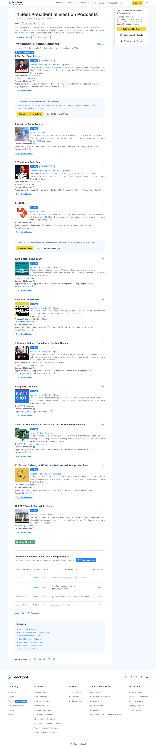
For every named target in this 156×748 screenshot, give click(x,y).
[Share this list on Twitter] (26, 23)
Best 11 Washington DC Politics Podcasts (34, 632)
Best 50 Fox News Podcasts (29, 629)
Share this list (21, 659)
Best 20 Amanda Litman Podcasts (31, 649)
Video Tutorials (135, 692)
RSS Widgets (95, 701)
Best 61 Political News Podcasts (31, 642)
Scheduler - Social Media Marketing (105, 715)
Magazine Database (43, 706)
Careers (17, 701)
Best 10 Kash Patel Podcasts (30, 636)
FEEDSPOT (60, 3)
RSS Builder (95, 710)
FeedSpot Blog (135, 710)
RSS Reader (74, 697)
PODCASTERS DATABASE (79, 3)
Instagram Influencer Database (47, 723)
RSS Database (40, 692)
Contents (49, 19)
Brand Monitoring (97, 692)
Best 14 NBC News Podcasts (30, 639)
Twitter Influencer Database (46, 728)
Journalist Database (43, 710)
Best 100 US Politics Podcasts (30, 645)
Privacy (11, 710)
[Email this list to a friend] (39, 23)
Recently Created (136, 706)
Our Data (12, 697)
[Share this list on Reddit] (34, 23)
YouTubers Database (43, 715)
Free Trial (137, 3)
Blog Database (40, 697)
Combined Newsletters (100, 697)
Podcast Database (42, 701)
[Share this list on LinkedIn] (30, 23)
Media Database (76, 701)
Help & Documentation (138, 697)
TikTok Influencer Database (46, 732)
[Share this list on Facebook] (22, 23)
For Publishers (75, 692)
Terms (10, 715)
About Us (12, 692)
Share (17, 23)
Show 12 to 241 (26, 542)
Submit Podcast (23, 37)
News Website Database (44, 719)
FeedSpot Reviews (16, 706)
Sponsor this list (42, 37)
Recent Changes (136, 701)
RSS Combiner (96, 706)
